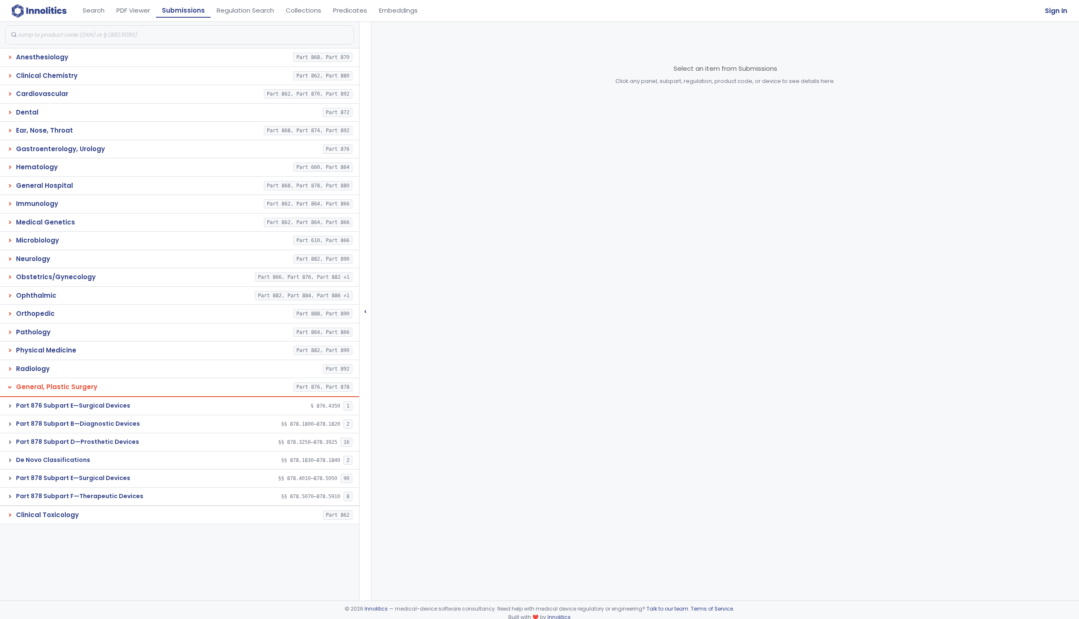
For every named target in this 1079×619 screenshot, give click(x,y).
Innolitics (376, 608)
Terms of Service (712, 608)
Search (94, 10)
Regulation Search (245, 10)
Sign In (1056, 11)
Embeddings (398, 10)
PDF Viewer (133, 10)
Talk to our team (667, 608)
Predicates (350, 10)
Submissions (183, 10)
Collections (303, 10)
